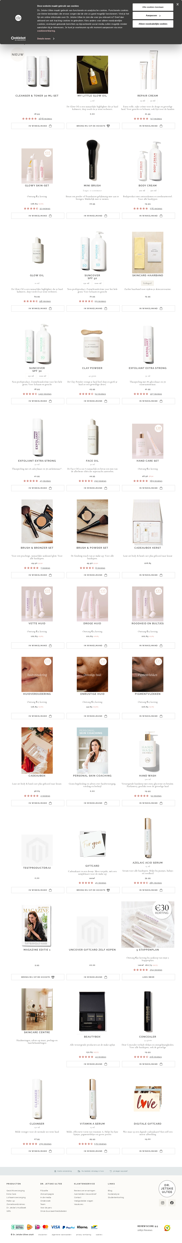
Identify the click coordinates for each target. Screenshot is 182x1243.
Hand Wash (147, 775)
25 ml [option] (142, 100)
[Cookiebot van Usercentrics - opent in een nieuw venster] (18, 39)
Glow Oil (37, 275)
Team (43, 1204)
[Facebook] (171, 1202)
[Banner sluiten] (178, 4)
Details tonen (43, 38)
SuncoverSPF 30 (37, 369)
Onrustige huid (92, 694)
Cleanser (37, 1123)
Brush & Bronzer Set (37, 547)
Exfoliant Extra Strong (148, 368)
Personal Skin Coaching (92, 775)
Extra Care (11, 1194)
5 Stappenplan (147, 949)
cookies (99, 1235)
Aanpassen (151, 15)
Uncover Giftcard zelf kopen (92, 949)
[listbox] (148, 100)
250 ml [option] (86, 283)
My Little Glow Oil (92, 95)
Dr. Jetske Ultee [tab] (51, 1184)
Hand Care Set (148, 460)
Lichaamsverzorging (16, 1197)
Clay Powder (92, 368)
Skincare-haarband (147, 275)
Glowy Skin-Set (37, 185)
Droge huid (92, 623)
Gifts (9, 1211)
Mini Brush (92, 185)
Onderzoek (45, 1201)
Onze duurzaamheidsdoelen (53, 1211)
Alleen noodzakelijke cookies (153, 24)
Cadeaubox (37, 775)
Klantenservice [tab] (84, 1184)
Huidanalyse (113, 1194)
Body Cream (148, 185)
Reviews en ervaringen (84, 1191)
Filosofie (44, 1191)
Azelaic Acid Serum (148, 862)
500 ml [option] (153, 190)
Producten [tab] (14, 1184)
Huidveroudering (37, 694)
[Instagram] (162, 1202)
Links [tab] (111, 1184)
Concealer (147, 1036)
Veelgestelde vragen (83, 1201)
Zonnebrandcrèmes (16, 1204)
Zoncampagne (47, 1194)
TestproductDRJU (37, 867)
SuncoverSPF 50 (92, 277)
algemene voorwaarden (62, 1235)
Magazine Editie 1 (37, 949)
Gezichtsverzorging (16, 1191)
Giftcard (92, 865)
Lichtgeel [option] (147, 283)
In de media (45, 1197)
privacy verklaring (83, 1235)
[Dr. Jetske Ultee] (167, 1197)
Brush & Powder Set (92, 547)
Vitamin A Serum (92, 1123)
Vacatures (78, 1204)
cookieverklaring (46, 31)
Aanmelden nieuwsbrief (85, 1194)
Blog (110, 1191)
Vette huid (37, 623)
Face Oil (92, 460)
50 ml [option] (152, 100)
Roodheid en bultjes (148, 623)
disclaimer (42, 1235)
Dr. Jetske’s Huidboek (16, 1208)
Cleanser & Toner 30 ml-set (37, 95)
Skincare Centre (37, 1032)
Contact (77, 1197)
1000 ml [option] (98, 283)
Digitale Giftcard (148, 1123)
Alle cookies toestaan (153, 7)
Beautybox (92, 1036)
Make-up (11, 1201)
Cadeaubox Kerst (147, 547)
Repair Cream (147, 95)
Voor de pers (46, 1208)
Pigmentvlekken (148, 694)
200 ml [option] (142, 190)
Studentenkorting (116, 1197)
